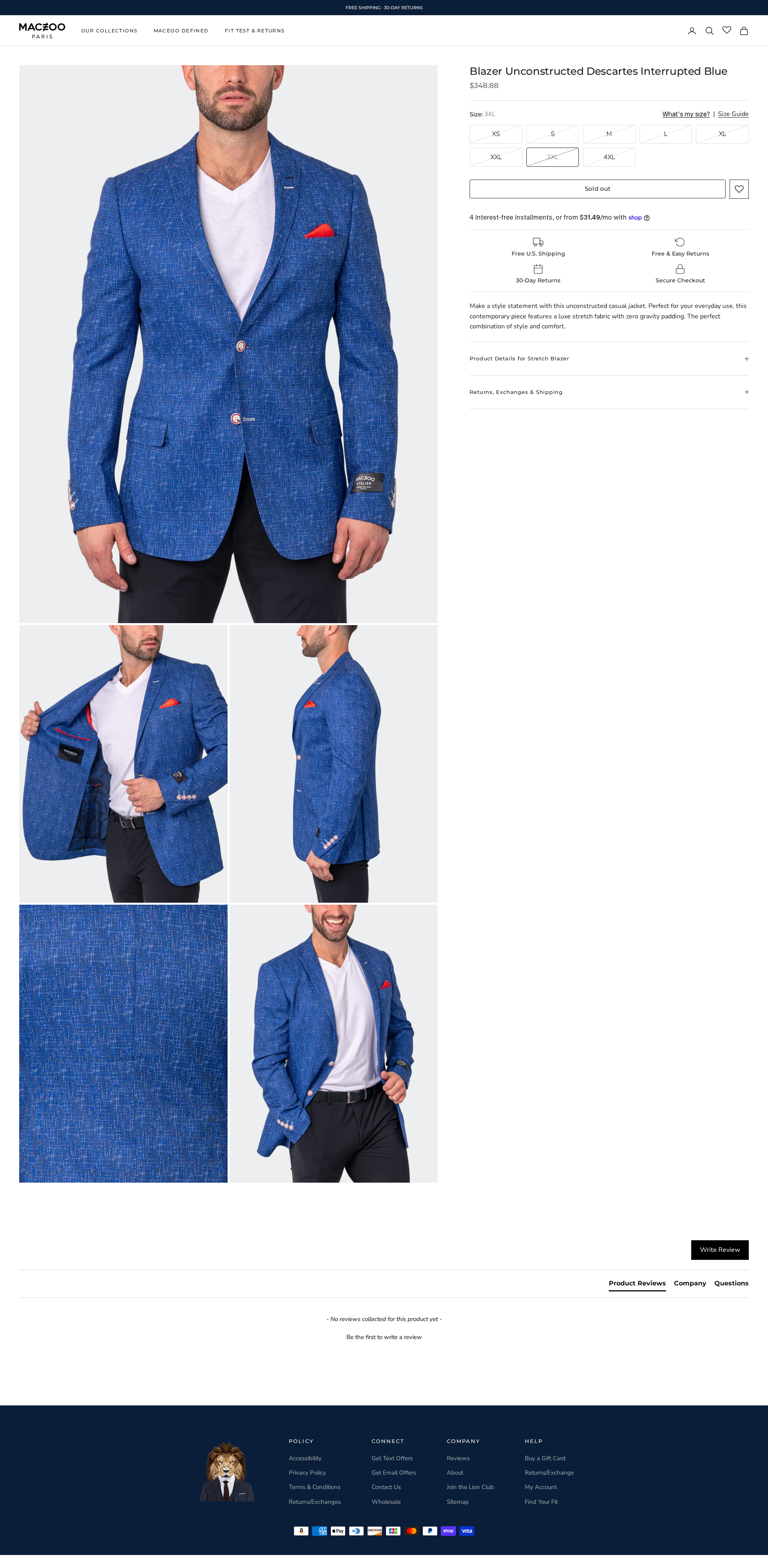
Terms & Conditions (314, 1487)
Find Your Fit (541, 1502)
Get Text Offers (392, 1458)
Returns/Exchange (549, 1473)
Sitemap (458, 1502)
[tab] (637, 1285)
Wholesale (386, 1502)
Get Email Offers (394, 1473)
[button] (739, 189)
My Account (541, 1487)
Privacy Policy (307, 1473)
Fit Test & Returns (255, 31)
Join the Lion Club (470, 1487)
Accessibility (305, 1458)
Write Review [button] (720, 1249)
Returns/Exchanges (315, 1502)
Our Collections (109, 31)
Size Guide (733, 114)
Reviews (458, 1458)
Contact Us (386, 1487)
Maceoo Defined (181, 31)
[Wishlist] (726, 30)
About (455, 1473)
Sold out (597, 188)
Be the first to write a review (384, 1337)
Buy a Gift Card (545, 1458)
